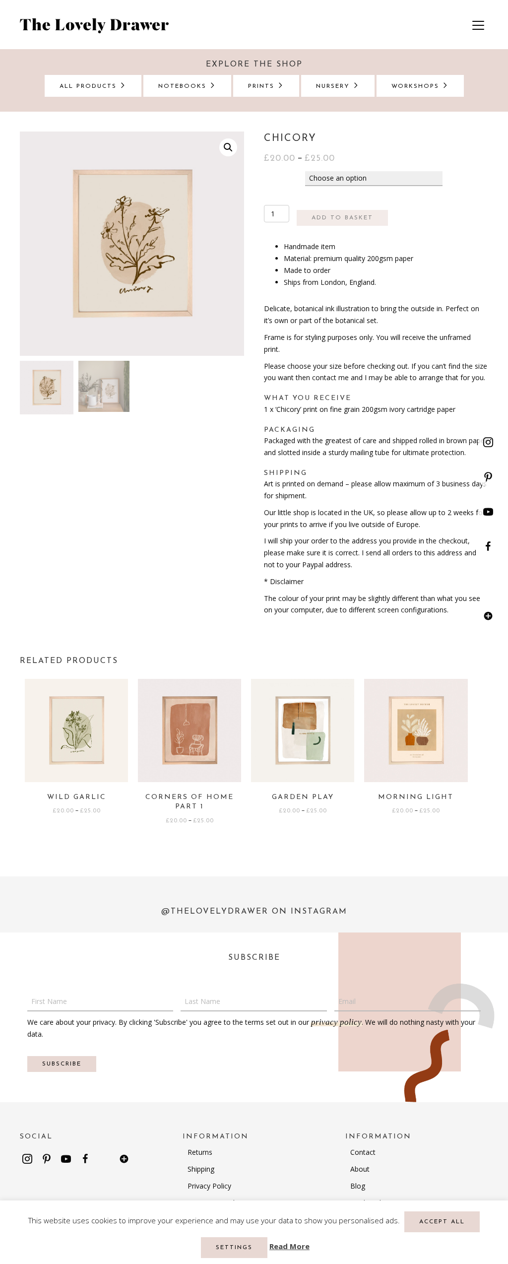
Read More (289, 1246)
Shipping (201, 1169)
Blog (357, 1186)
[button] (488, 442)
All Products (90, 86)
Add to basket (342, 218)
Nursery (334, 86)
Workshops (416, 86)
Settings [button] (234, 1248)
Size (274, 178)
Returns (200, 1152)
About (360, 1169)
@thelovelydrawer (214, 912)
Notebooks (183, 86)
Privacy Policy (209, 1186)
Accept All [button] (442, 1222)
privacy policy (336, 1022)
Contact (363, 1152)
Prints (262, 86)
